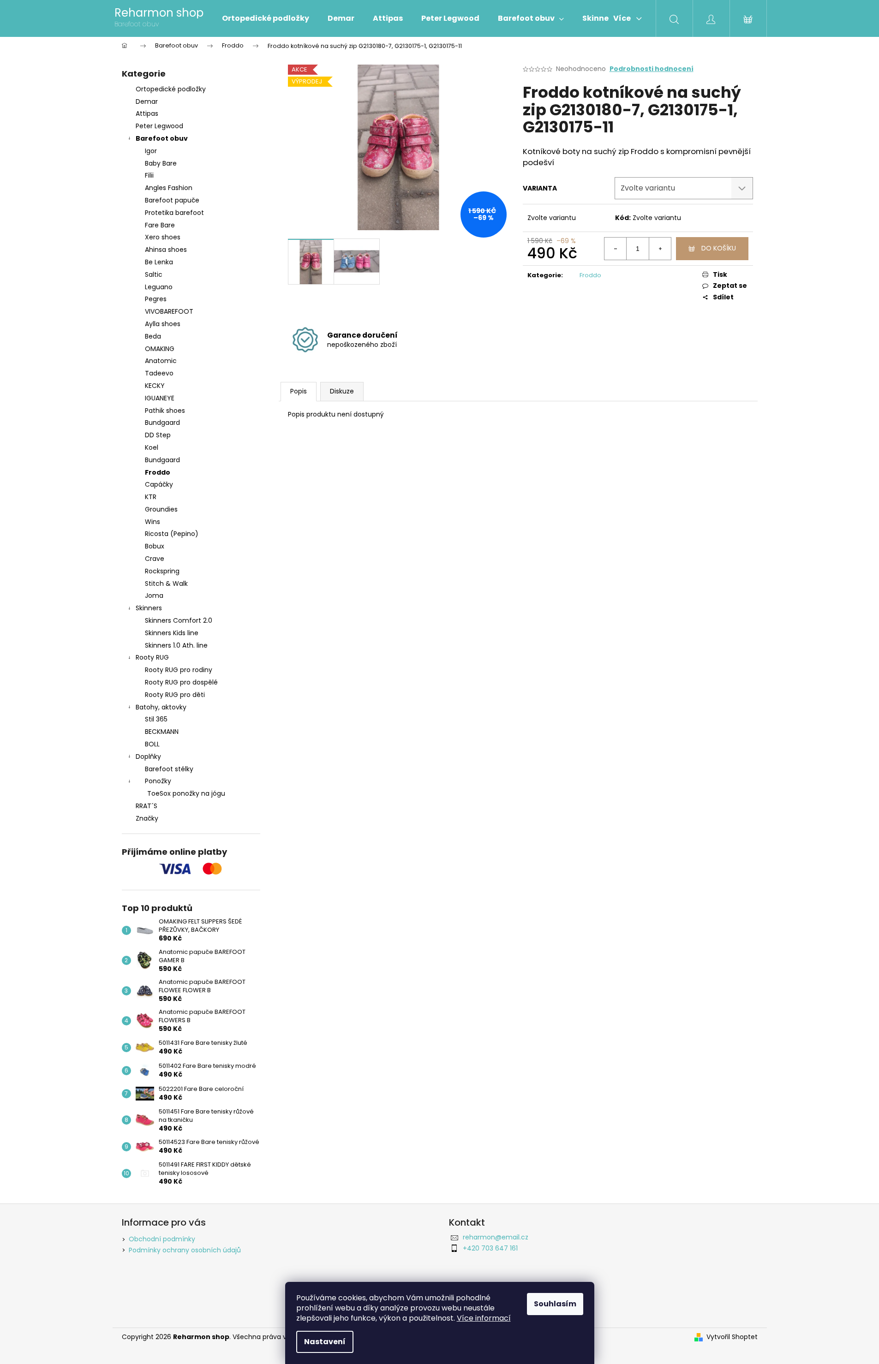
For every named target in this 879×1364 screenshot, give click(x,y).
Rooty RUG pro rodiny (178, 669)
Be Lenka (159, 262)
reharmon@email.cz (495, 1237)
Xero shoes (162, 237)
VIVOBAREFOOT (169, 311)
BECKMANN (162, 731)
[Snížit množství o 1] (615, 249)
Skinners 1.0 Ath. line (176, 645)
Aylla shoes (162, 323)
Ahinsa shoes (166, 249)
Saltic (153, 274)
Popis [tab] (298, 391)
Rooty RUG (152, 657)
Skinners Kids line (171, 632)
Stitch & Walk (166, 583)
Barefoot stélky (169, 769)
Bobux (154, 546)
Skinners (149, 608)
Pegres (156, 299)
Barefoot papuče (172, 200)
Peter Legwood (159, 126)
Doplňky (148, 756)
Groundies (161, 509)
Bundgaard (162, 422)
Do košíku (718, 248)
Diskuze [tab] (342, 391)
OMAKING (159, 348)
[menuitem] (265, 18)
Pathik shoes (165, 410)
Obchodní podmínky (162, 1239)
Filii (149, 175)
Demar (147, 101)
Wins (152, 521)
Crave (154, 558)
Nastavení (325, 1341)
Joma (154, 595)
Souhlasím (555, 1303)
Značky (147, 818)
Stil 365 (156, 719)
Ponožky (158, 781)
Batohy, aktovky (161, 707)
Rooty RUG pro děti (175, 694)
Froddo (157, 472)
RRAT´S (146, 805)
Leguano (159, 287)
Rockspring (162, 571)
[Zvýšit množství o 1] (660, 249)
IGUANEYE (159, 398)
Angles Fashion (168, 187)
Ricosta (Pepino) (171, 533)
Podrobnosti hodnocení (652, 69)
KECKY (155, 385)
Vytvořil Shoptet (732, 1337)
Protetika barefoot (174, 212)
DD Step (158, 435)
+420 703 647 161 (490, 1248)
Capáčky (159, 484)
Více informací (484, 1318)
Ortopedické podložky (171, 89)
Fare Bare (160, 225)
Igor (151, 150)
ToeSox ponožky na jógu (186, 793)
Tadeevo (159, 373)
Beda (153, 336)
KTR (150, 496)
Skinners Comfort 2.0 (178, 620)
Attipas (147, 113)
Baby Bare (161, 163)
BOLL (152, 744)
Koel (151, 447)
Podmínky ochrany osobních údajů (185, 1250)
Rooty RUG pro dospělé (181, 682)
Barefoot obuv (162, 138)
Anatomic (161, 360)
